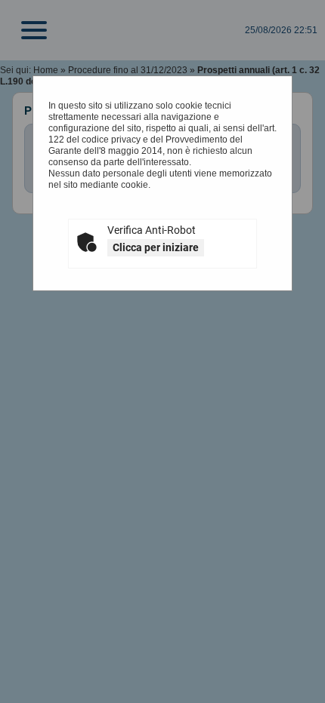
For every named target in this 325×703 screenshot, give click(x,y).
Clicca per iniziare (156, 247)
